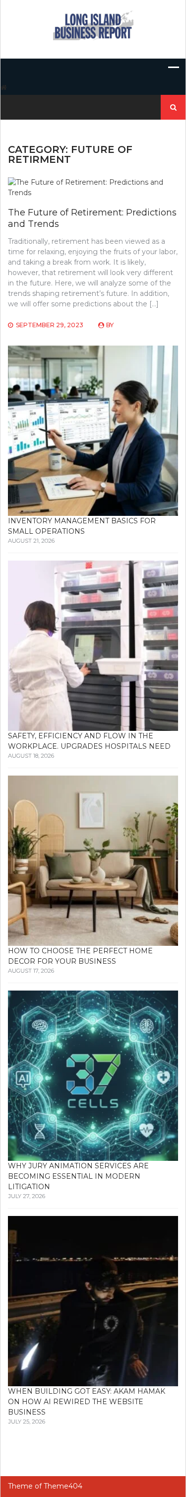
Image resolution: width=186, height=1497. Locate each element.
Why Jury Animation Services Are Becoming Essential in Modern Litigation (78, 1176)
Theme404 (63, 1486)
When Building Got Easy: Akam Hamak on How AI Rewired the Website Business (86, 1402)
